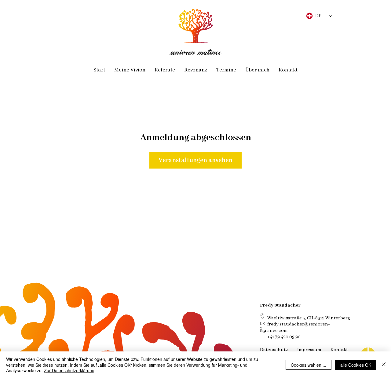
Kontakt (339, 350)
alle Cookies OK (355, 365)
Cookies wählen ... (308, 365)
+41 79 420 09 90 (284, 337)
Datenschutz (274, 350)
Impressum (309, 350)
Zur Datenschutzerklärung (69, 370)
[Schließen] (383, 364)
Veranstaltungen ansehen (195, 160)
